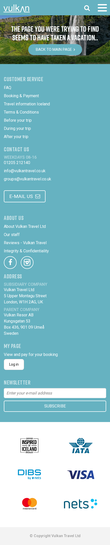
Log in (14, 364)
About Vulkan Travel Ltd (25, 226)
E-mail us (21, 196)
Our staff (12, 234)
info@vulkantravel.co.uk (25, 170)
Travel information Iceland (27, 104)
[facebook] (10, 262)
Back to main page (54, 49)
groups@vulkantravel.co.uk (27, 179)
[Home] (16, 8)
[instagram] (27, 262)
